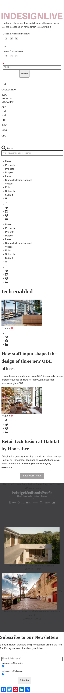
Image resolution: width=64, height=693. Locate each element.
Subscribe (10, 191)
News (8, 161)
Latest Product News (13, 51)
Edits (8, 187)
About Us (8, 484)
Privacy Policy (33, 488)
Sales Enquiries (44, 484)
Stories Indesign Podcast (18, 180)
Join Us (24, 74)
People (9, 172)
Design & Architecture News (16, 34)
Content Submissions (24, 484)
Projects (9, 169)
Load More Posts (32, 476)
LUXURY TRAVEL (32, 619)
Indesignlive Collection (11, 671)
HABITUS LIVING (32, 569)
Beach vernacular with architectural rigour (32, 566)
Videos (9, 184)
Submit (9, 195)
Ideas (8, 176)
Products (10, 165)
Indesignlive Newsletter (12, 663)
